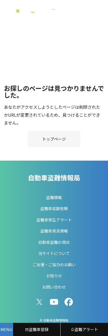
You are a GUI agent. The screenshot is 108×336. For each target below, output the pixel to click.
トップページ (54, 139)
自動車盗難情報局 (54, 177)
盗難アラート (86, 329)
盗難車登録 (38, 329)
